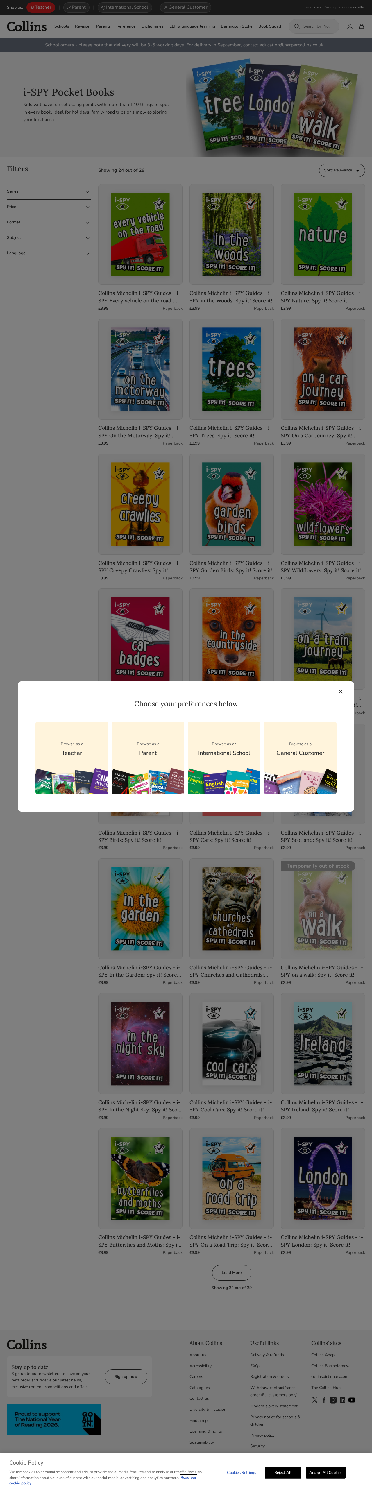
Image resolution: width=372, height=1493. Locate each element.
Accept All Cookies (325, 1472)
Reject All (282, 1472)
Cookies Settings (241, 1472)
